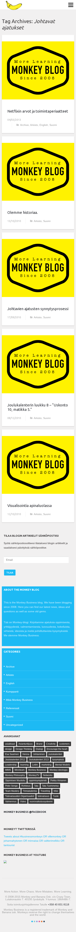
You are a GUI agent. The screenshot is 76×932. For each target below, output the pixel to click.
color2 (34, 921)
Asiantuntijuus (25, 744)
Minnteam (20, 770)
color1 (32, 921)
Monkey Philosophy (15, 775)
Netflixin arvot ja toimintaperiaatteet (37, 111)
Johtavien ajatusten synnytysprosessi (37, 309)
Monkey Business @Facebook (25, 811)
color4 (39, 921)
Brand (39, 744)
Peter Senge (11, 786)
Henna (26, 754)
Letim (35, 764)
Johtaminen (39, 754)
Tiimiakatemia (30, 791)
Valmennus (10, 801)
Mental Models (62, 764)
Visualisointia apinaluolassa (29, 505)
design (8, 749)
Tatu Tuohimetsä (50, 786)
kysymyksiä (58, 759)
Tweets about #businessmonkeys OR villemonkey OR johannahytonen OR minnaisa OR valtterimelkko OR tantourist (35, 841)
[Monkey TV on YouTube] (5, 862)
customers (64, 744)
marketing (46, 764)
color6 (44, 921)
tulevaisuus (43, 796)
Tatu (36, 786)
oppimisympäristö (38, 780)
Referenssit (12, 708)
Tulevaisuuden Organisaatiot (19, 796)
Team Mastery (12, 791)
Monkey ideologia (59, 770)
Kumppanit (12, 691)
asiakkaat (10, 744)
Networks (47, 775)
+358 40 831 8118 (58, 904)
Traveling (45, 791)
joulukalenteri (55, 754)
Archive (24, 124)
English (43, 124)
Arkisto (34, 124)
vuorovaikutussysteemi (41, 801)
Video (23, 801)
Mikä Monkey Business (19, 699)
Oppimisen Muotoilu (15, 780)
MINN (8, 770)
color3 (37, 921)
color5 (41, 921)
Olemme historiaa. (22, 212)
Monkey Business (37, 770)
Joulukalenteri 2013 (39, 759)
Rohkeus (25, 786)
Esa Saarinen (12, 754)
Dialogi (39, 749)
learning (24, 764)
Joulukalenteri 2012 (15, 759)
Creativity (51, 744)
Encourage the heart (57, 749)
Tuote (56, 796)
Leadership (11, 764)
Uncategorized (14, 724)
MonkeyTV (34, 775)
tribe (56, 791)
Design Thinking (24, 749)
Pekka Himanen (58, 780)
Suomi (53, 124)
